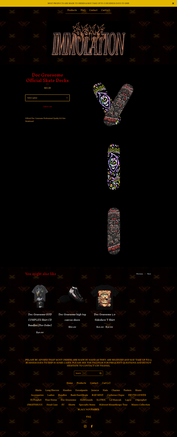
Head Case (52, 404)
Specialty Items (87, 404)
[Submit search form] (100, 373)
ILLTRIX (101, 399)
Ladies (50, 395)
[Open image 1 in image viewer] (114, 102)
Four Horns (51, 399)
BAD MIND (97, 395)
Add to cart (47, 106)
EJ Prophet (35, 399)
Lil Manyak (115, 399)
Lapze (128, 399)
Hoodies (67, 390)
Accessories (37, 395)
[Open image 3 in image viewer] (114, 228)
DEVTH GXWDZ (137, 395)
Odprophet (141, 399)
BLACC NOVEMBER (88, 409)
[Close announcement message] (173, 3)
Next (149, 274)
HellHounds (86, 399)
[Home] (88, 39)
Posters (127, 390)
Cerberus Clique (115, 395)
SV (63, 404)
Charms (116, 390)
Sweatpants (81, 390)
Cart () (105, 10)
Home (70, 383)
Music (138, 390)
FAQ (83, 10)
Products (72, 10)
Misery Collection (140, 404)
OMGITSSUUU (35, 404)
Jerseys (95, 390)
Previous (139, 274)
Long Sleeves (52, 390)
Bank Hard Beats (79, 395)
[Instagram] (85, 426)
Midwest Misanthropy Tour (113, 404)
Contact (93, 10)
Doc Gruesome (68, 399)
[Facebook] (91, 426)
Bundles (62, 395)
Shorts (71, 404)
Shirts (38, 390)
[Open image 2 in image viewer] (114, 165)
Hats (105, 390)
